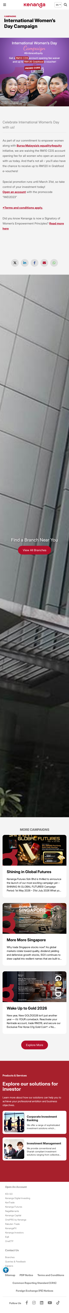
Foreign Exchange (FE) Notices (34, 1290)
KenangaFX (11, 1228)
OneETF (9, 1241)
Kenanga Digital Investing (17, 1198)
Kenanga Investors (14, 1232)
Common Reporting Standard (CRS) (34, 1283)
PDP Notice (26, 1275)
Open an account (14, 192)
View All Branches (34, 550)
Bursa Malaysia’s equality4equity (39, 145)
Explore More (34, 1045)
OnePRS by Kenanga (15, 1219)
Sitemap (10, 1275)
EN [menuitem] (57, 5)
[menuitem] (57, 4)
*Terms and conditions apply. (23, 207)
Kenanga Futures (13, 1206)
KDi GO (9, 1193)
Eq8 (7, 1236)
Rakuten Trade (12, 1224)
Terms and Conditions (50, 1275)
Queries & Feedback (15, 1261)
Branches (10, 1257)
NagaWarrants (12, 1211)
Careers (9, 1265)
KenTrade (10, 1202)
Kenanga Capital (13, 1215)
